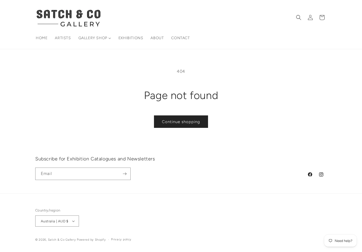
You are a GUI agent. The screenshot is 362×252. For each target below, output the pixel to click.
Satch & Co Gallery (62, 239)
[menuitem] (41, 38)
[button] (298, 17)
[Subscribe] (124, 174)
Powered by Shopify (91, 239)
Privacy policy (121, 239)
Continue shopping (181, 121)
